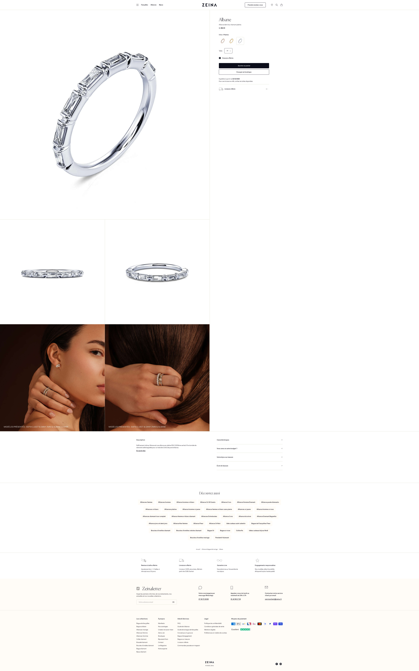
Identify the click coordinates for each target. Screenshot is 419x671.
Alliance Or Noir (214, 523)
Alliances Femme (142, 633)
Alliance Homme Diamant (246, 502)
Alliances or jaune (244, 509)
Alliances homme (164, 502)
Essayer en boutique (244, 72)
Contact (160, 642)
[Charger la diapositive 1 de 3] (265, 89)
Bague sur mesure (184, 639)
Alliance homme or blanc (185, 502)
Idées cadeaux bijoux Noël (258, 530)
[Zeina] (209, 5)
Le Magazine (162, 645)
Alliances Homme (142, 636)
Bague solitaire (141, 626)
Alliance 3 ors (228, 516)
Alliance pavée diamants (270, 502)
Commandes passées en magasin (189, 645)
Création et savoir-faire (165, 629)
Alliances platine (170, 509)
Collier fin (239, 530)
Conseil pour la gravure (185, 633)
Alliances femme (146, 502)
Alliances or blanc (152, 509)
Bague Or (210, 530)
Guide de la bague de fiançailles (188, 629)
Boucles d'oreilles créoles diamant (188, 530)
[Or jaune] (231, 41)
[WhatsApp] (200, 589)
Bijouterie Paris (163, 639)
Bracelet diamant (141, 642)
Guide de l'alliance (183, 626)
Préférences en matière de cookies (215, 633)
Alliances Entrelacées (209, 516)
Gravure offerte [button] (227, 58)
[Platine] (240, 41)
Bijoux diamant (141, 652)
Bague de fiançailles (142, 623)
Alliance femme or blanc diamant (183, 516)
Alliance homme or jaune (191, 509)
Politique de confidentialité (213, 623)
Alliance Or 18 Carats (207, 502)
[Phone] (232, 589)
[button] (137, 5)
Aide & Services (183, 619)
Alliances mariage (142, 629)
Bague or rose (225, 530)
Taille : (221, 51)
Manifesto (161, 623)
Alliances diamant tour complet (154, 516)
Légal (206, 619)
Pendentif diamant (222, 538)
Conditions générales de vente (214, 626)
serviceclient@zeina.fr (273, 599)
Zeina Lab (161, 633)
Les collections (142, 619)
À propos (161, 619)
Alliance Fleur (198, 523)
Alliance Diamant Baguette (266, 516)
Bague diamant (141, 648)
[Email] (266, 588)
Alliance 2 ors (226, 502)
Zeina (212, 665)
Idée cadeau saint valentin (235, 523)
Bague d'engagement (185, 636)
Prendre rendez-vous (255, 5)
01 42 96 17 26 (236, 599)
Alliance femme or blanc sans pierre (219, 509)
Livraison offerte (183, 642)
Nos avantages (163, 626)
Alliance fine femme (180, 523)
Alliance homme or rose (265, 509)
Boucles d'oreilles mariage (199, 538)
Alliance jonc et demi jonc (158, 523)
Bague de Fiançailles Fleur (260, 523)
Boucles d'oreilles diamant (160, 530)
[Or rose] (223, 41)
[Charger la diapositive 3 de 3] (267, 89)
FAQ (179, 623)
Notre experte (162, 648)
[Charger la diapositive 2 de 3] (266, 89)
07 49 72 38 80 (204, 599)
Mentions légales (209, 629)
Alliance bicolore (245, 516)
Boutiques (161, 636)
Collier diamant (141, 639)
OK (173, 602)
